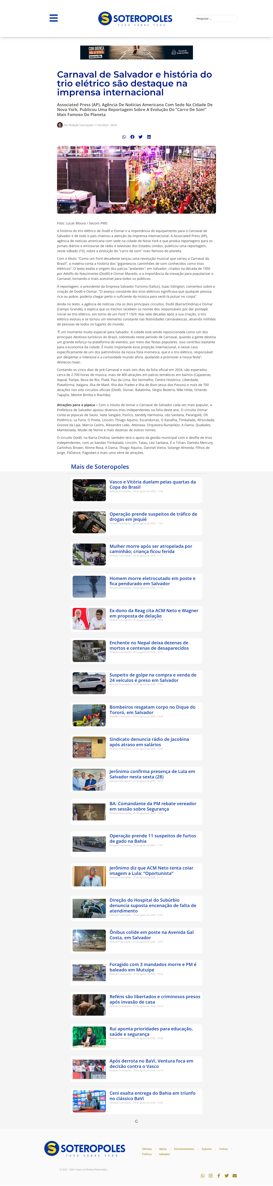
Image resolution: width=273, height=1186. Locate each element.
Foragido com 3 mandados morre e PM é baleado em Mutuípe (153, 967)
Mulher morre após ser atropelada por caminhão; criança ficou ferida (151, 549)
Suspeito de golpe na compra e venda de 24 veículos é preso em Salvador (153, 677)
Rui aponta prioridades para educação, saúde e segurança (151, 1031)
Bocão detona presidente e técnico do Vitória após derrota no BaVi (150, 1128)
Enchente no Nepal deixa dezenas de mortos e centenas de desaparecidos (149, 645)
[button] (124, 137)
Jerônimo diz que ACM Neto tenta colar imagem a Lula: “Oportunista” (151, 870)
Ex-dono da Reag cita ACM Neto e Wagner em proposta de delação (154, 613)
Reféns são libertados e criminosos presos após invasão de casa (155, 999)
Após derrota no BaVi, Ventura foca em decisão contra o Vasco (151, 1063)
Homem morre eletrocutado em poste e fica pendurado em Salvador (153, 581)
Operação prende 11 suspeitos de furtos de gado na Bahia (153, 838)
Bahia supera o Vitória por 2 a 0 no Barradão (147, 1160)
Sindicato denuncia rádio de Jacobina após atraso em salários (149, 742)
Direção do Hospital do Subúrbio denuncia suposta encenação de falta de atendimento (153, 905)
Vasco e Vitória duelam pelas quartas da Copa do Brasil (153, 484)
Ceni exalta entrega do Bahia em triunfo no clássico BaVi (153, 1095)
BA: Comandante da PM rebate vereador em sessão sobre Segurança (153, 806)
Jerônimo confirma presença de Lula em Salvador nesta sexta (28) (152, 774)
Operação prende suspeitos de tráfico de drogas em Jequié (153, 516)
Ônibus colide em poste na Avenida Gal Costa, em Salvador (152, 935)
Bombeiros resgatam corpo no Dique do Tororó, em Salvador (153, 709)
